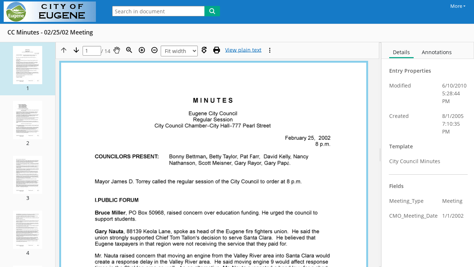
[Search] (212, 11)
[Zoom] (129, 50)
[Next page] (76, 50)
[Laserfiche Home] (52, 12)
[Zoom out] (154, 50)
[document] (427, 154)
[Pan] (116, 50)
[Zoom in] (142, 50)
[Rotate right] (204, 50)
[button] (27, 68)
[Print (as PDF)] (216, 50)
